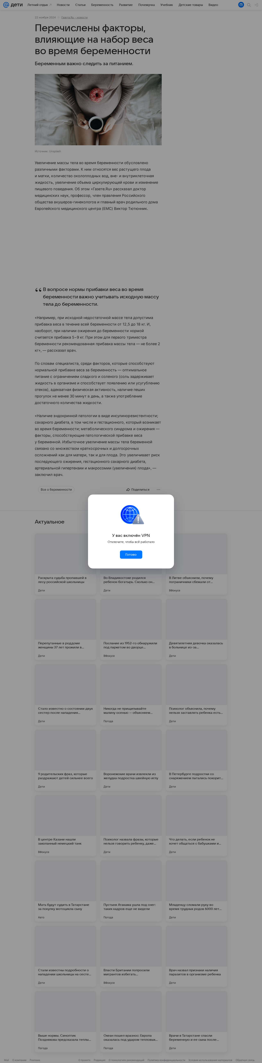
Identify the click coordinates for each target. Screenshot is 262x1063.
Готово (131, 554)
